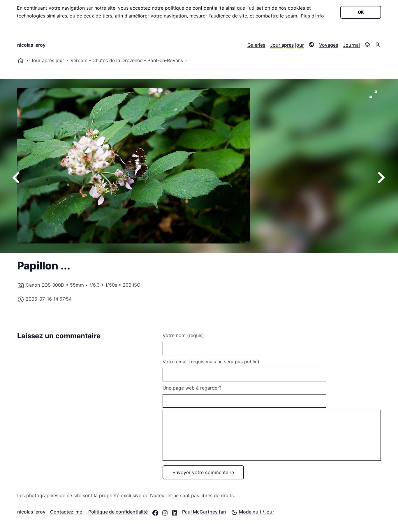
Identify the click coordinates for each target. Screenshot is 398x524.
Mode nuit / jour (256, 512)
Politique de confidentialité (118, 512)
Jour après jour (287, 45)
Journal (351, 45)
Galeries (256, 45)
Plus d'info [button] (312, 16)
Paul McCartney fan (204, 512)
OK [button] (361, 12)
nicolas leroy (31, 45)
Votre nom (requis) (183, 335)
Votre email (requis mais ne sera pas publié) (211, 361)
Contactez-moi (67, 512)
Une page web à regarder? (192, 388)
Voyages (328, 45)
